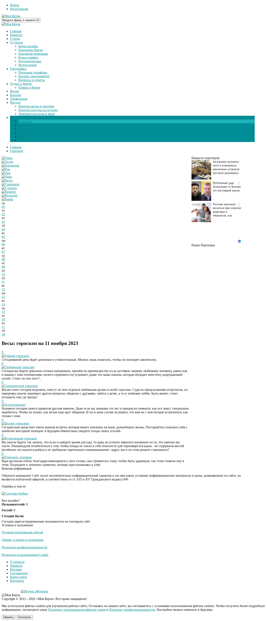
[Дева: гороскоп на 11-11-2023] (7, 177)
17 (3, 327)
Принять (8, 617)
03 (3, 222)
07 (3, 252)
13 (3, 297)
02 (3, 214)
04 (3, 229)
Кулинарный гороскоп (21, 438)
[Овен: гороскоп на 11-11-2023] (7, 158)
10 (3, 274)
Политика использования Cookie (25, 555)
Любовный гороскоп (20, 367)
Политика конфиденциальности (24, 547)
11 (3, 282)
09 (3, 267)
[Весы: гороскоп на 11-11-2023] (7, 180)
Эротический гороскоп (21, 386)
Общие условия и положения (22, 540)
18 (3, 334)
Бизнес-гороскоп (17, 423)
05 (3, 237)
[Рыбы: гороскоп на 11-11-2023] (7, 199)
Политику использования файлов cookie (77, 609)
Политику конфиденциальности (132, 609)
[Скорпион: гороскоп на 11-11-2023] (10, 184)
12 (3, 289)
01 (3, 207)
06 (3, 244)
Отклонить (24, 617)
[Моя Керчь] (11, 16)
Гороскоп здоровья (18, 457)
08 (3, 259)
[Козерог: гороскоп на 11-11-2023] (9, 192)
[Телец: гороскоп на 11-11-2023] (7, 161)
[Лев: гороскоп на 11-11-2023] (6, 173)
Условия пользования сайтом (22, 532)
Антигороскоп (15, 404)
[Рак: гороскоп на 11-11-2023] (6, 169)
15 (3, 312)
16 (3, 319)
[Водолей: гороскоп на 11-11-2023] (9, 195)
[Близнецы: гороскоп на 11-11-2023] (10, 165)
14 (3, 304)
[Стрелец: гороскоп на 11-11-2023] (9, 188)
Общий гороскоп (17, 356)
